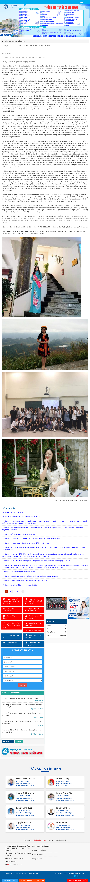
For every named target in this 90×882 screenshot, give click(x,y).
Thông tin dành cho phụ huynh (32, 644)
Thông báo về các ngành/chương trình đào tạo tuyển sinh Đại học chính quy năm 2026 (31, 539)
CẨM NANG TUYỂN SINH (9, 610)
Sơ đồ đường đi (61, 840)
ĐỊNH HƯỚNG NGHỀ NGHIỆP (32, 610)
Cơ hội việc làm (37, 859)
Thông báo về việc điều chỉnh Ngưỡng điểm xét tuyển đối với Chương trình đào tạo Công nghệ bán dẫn (36, 561)
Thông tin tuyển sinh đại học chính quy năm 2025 (19, 572)
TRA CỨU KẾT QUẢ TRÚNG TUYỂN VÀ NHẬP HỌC (33, 601)
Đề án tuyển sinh (35, 630)
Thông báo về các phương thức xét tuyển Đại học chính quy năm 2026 (26, 543)
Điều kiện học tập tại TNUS (33, 636)
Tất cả (18, 741)
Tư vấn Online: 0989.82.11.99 (32, 880)
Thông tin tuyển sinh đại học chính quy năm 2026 (19, 534)
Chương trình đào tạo (39, 850)
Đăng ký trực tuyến (78, 880)
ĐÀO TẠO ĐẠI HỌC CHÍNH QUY (15, 41)
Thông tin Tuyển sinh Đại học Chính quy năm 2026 (11, 601)
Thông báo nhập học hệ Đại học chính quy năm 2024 (20, 585)
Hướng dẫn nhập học (11, 636)
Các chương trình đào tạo (11, 617)
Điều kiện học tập (37, 854)
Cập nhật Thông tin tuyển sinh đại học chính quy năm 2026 (22, 516)
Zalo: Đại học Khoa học (24, 783)
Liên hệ (51, 840)
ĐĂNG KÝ (22, 685)
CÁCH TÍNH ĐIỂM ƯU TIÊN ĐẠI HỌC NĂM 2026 (11, 625)
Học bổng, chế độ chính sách (33, 617)
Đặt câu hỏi (8, 741)
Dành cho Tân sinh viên (10, 644)
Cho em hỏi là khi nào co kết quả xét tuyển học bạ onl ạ (20, 698)
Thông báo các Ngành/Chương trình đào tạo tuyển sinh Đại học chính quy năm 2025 (30, 576)
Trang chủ (27, 840)
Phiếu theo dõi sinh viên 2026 (13, 512)
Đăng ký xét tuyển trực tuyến (33, 624)
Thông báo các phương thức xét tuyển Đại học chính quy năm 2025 (25, 581)
